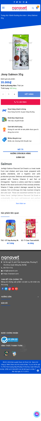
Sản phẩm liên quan (10, 213)
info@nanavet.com (10, 271)
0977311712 (8, 268)
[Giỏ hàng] (37, 8)
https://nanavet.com (11, 274)
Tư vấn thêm (21, 102)
